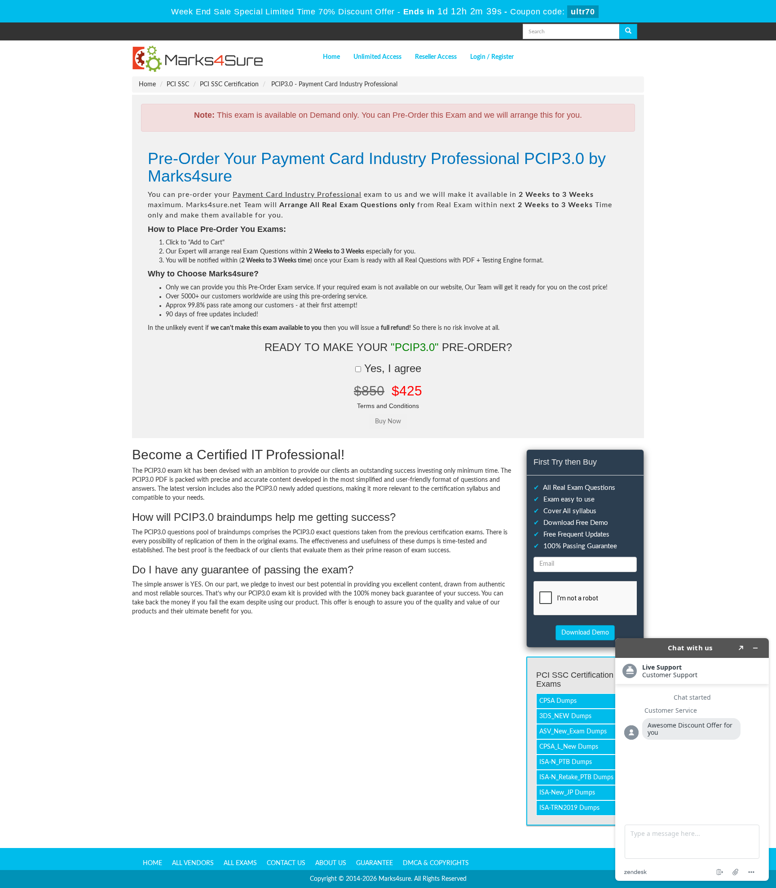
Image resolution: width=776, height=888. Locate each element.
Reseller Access (436, 57)
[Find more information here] (692, 759)
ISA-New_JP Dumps (567, 793)
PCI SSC (178, 84)
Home (331, 57)
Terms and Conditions (388, 405)
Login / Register (492, 57)
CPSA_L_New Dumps (568, 747)
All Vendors (193, 863)
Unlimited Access (377, 57)
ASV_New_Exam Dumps (573, 731)
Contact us (286, 863)
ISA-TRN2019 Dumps (569, 808)
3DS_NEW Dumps (565, 716)
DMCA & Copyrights (436, 863)
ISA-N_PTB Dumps (565, 762)
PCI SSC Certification (229, 84)
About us (330, 863)
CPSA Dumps (558, 701)
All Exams (240, 863)
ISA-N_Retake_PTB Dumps (576, 777)
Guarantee (374, 863)
